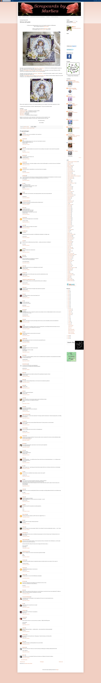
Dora (23, 183)
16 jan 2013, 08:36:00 (25, 197)
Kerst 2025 (69, 224)
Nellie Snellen (69, 247)
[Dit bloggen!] (32, 126)
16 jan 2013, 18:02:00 (25, 411)
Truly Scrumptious (70, 274)
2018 (68, 301)
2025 (68, 291)
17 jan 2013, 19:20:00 (25, 564)
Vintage (68, 277)
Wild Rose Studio (70, 280)
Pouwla (23, 406)
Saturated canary (70, 260)
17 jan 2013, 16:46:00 (25, 536)
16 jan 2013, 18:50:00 (25, 418)
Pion (68, 252)
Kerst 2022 (69, 221)
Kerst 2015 (69, 212)
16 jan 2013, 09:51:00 (25, 252)
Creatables (69, 180)
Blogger (57, 669)
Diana (23, 294)
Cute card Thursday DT (71, 183)
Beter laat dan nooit (71, 330)
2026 (68, 290)
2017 (68, 302)
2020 (68, 298)
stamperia (69, 266)
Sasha (23, 319)
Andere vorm (69, 162)
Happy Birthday (75, 89)
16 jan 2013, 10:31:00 (25, 297)
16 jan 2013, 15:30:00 (25, 369)
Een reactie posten (24, 659)
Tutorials (48, 16)
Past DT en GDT (25, 16)
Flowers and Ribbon (71, 333)
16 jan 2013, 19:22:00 (25, 440)
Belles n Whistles (70, 165)
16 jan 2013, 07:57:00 (25, 164)
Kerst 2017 (69, 215)
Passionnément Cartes (71, 80)
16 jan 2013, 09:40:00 (25, 245)
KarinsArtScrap (70, 150)
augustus (70, 314)
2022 (68, 295)
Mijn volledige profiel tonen (76, 28)
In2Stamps (69, 198)
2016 (68, 303)
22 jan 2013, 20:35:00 (25, 657)
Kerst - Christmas (75, 151)
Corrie (23, 450)
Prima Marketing (70, 255)
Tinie (23, 471)
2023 (68, 294)
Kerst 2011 (69, 208)
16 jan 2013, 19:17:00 (25, 432)
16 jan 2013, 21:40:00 (25, 476)
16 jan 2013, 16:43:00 (25, 394)
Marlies (23, 641)
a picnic (74, 143)
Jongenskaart (69, 202)
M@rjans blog (70, 96)
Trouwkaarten (69, 273)
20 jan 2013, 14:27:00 (25, 644)
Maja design (69, 235)
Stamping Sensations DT (71, 267)
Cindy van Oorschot (25, 414)
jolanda (23, 385)
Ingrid (23, 504)
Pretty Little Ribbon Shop (71, 254)
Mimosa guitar (46, 26)
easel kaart (69, 192)
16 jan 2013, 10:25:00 (25, 284)
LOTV (68, 230)
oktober (69, 311)
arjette (23, 489)
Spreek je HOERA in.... (76, 120)
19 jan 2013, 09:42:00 (25, 631)
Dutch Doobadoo (70, 191)
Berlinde (23, 443)
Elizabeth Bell (69, 193)
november (70, 310)
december (70, 309)
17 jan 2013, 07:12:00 (25, 511)
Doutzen (23, 345)
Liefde (68, 228)
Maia (23, 479)
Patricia (23, 207)
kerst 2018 (69, 216)
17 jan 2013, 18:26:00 (25, 556)
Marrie (23, 255)
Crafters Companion (70, 174)
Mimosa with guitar (71, 329)
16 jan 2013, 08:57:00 (25, 222)
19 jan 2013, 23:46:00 (25, 638)
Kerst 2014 (69, 211)
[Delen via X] (33, 126)
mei (69, 318)
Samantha (24, 175)
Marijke (23, 372)
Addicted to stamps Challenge (72, 161)
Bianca (23, 655)
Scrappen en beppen (71, 103)
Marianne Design (70, 237)
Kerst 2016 (69, 214)
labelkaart (69, 227)
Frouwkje (23, 421)
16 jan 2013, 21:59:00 (25, 493)
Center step (69, 168)
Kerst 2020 (69, 218)
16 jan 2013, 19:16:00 (25, 424)
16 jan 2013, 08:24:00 (25, 180)
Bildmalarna (46, 28)
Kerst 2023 (69, 222)
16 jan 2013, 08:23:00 (25, 172)
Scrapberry (69, 261)
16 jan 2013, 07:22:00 (25, 144)
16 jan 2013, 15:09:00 (25, 360)
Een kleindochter (75, 112)
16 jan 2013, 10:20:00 (25, 276)
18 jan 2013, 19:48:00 (25, 607)
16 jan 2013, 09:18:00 (25, 237)
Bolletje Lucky (70, 119)
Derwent (68, 184)
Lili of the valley (69, 229)
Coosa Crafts (69, 172)
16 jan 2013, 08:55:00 (25, 214)
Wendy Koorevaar (25, 551)
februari (69, 322)
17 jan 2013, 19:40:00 (25, 571)
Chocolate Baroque (70, 171)
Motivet (68, 246)
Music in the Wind (71, 332)
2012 (68, 335)
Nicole (23, 590)
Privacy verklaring (54, 16)
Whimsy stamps (69, 279)
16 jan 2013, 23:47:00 (25, 501)
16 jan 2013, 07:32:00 (25, 152)
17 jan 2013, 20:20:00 (25, 578)
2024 (68, 292)
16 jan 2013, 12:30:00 (25, 328)
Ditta (23, 520)
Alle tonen (80, 157)
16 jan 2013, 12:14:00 (25, 316)
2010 (68, 338)
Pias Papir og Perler (71, 134)
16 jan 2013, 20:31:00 (25, 462)
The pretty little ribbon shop (39, 70)
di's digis (68, 185)
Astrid (23, 240)
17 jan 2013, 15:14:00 (25, 523)
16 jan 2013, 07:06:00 (25, 135)
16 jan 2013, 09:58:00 (25, 269)
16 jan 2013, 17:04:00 (25, 403)
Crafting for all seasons (24, 110)
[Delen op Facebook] (34, 126)
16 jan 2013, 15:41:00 (25, 376)
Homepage (42, 661)
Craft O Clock (69, 173)
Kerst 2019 (69, 217)
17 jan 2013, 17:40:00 (25, 548)
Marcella (23, 309)
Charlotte (24, 272)
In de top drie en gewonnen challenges (37, 16)
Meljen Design (69, 241)
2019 (68, 299)
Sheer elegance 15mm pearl (28, 70)
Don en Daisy (69, 187)
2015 (68, 305)
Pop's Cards (24, 514)
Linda (23, 248)
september (70, 313)
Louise (23, 147)
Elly (23, 192)
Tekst (68, 272)
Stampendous (69, 265)
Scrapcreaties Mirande (26, 596)
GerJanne (24, 581)
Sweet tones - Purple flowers (37, 73)
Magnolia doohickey (70, 234)
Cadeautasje (69, 167)
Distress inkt (69, 186)
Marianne (24, 155)
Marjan (23, 379)
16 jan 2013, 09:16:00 (25, 227)
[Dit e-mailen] (31, 126)
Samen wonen (69, 258)
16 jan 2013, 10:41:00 (25, 306)
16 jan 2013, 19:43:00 (25, 447)
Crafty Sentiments (70, 178)
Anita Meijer (24, 532)
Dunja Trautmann (25, 539)
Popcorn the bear (70, 253)
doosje (68, 190)
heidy (23, 391)
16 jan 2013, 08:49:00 (25, 204)
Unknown (24, 138)
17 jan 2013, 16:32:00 (25, 529)
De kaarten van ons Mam (72, 88)
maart (69, 321)
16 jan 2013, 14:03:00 (25, 342)
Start (20, 16)
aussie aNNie (70, 142)
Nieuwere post (22, 661)
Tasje (68, 271)
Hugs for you (70, 326)
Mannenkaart (69, 236)
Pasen (68, 249)
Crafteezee (24, 610)
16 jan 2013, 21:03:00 (25, 468)
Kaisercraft (69, 205)
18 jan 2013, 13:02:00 (25, 600)
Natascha (24, 647)
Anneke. (23, 287)
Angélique (24, 338)
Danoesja (24, 617)
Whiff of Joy (69, 278)
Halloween (69, 197)
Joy (68, 203)
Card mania (22, 109)
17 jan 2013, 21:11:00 (25, 593)
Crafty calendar (22, 111)
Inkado (68, 199)
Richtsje (23, 355)
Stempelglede (69, 268)
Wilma (23, 458)
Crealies (68, 179)
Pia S (23, 465)
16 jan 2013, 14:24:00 (25, 352)
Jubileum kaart (69, 204)
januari (69, 324)
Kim (23, 603)
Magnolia (68, 233)
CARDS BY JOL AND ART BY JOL (28, 279)
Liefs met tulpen (70, 325)
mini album (69, 243)
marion (23, 225)
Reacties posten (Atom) (28, 663)
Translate (74, 22)
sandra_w (24, 574)
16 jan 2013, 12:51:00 (25, 335)
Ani (23, 325)
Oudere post (61, 661)
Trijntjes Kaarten (70, 111)
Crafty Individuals (70, 177)
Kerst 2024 (69, 223)
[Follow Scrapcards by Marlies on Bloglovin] (72, 46)
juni (69, 317)
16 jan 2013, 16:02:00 (25, 382)
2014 (68, 306)
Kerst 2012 (69, 209)
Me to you (69, 240)
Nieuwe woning (69, 248)
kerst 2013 (69, 210)
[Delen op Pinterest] (35, 126)
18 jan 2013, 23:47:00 (25, 624)
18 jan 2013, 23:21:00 (25, 614)
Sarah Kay (69, 259)
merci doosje (69, 242)
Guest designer (69, 196)
